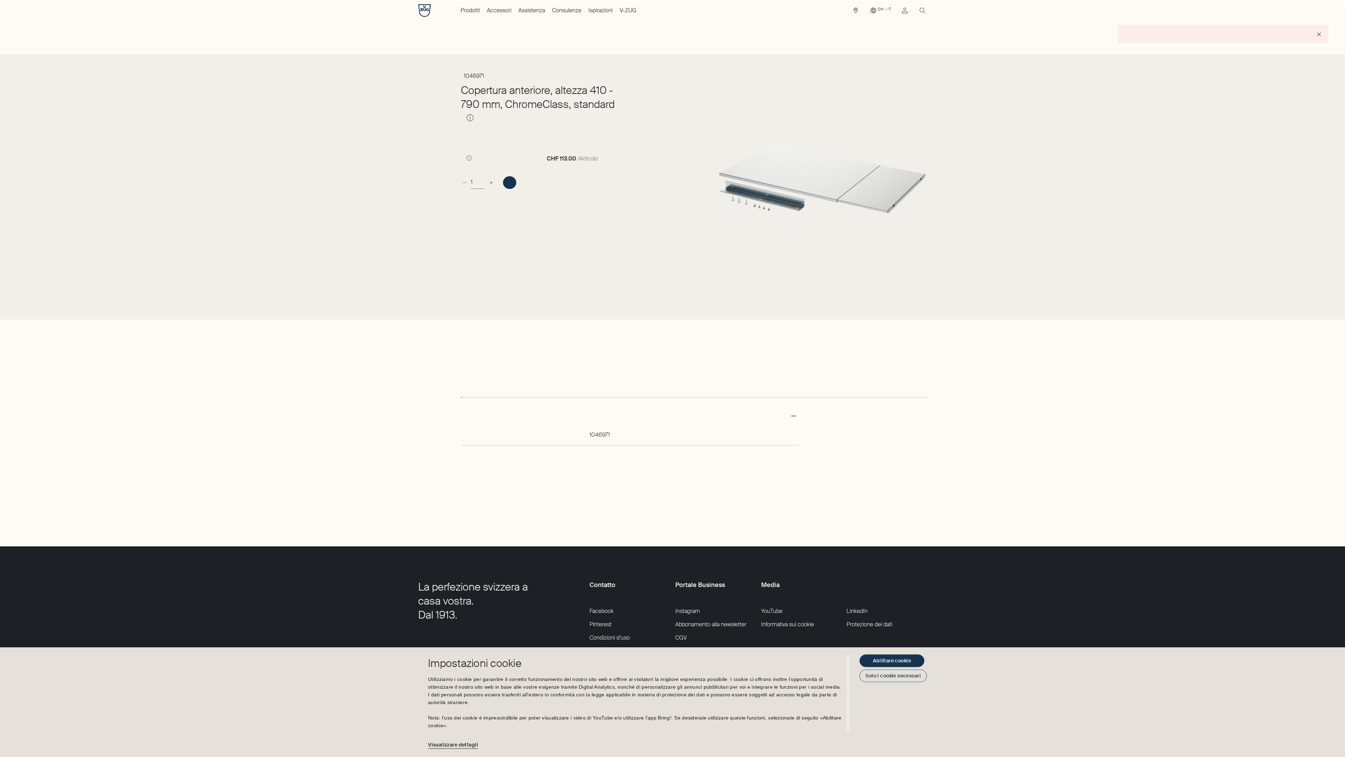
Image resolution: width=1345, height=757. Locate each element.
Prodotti (470, 10)
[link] (855, 12)
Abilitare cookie (892, 660)
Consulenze (566, 10)
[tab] (461, 390)
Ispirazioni (600, 10)
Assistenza (531, 10)
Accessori (499, 10)
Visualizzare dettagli (453, 745)
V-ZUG (628, 10)
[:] (509, 182)
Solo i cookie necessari (893, 676)
